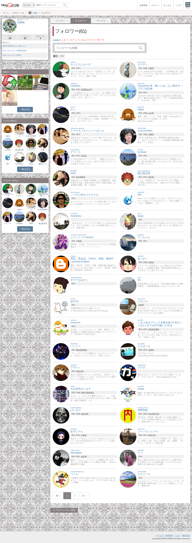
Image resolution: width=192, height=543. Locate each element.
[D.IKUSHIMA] (128, 136)
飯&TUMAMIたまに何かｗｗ (14, 46)
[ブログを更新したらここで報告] (9, 82)
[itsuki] (128, 221)
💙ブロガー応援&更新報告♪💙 (40, 88)
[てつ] (128, 458)
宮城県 (84, 89)
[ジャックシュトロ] (128, 436)
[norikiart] (128, 157)
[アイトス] (61, 157)
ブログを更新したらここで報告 (9, 88)
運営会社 (186, 535)
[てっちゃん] (128, 242)
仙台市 (89, 89)
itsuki (31, 164)
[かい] (61, 114)
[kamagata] (61, 458)
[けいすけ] (61, 415)
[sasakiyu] (61, 91)
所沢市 (156, 414)
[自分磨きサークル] (9, 98)
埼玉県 (151, 414)
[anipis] (128, 394)
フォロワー (25, 37)
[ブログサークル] (10, 5)
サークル (101, 20)
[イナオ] (128, 372)
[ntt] (128, 285)
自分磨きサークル (9, 104)
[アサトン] (61, 372)
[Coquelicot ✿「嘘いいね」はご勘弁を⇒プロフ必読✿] (128, 91)
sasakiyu (31, 196)
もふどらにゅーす (8, 195)
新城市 (84, 350)
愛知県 (79, 350)
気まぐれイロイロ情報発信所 (15, 51)
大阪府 (151, 68)
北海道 (84, 156)
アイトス (42, 136)
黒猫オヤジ (43, 164)
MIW (42, 150)
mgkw (7, 136)
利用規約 (169, 535)
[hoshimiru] (61, 221)
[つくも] (61, 479)
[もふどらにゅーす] (61, 69)
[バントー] (61, 351)
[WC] (128, 200)
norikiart (8, 150)
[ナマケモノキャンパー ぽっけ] (61, 136)
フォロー (60, 20)
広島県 (84, 435)
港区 (83, 177)
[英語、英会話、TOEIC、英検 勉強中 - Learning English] (61, 264)
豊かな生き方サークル (25, 88)
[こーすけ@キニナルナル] (61, 200)
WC (7, 164)
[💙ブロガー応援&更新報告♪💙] (40, 82)
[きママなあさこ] (61, 285)
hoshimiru (19, 164)
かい (7, 209)
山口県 (151, 113)
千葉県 (79, 241)
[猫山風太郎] (128, 178)
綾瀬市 (91, 393)
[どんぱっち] (128, 351)
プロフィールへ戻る (65, 510)
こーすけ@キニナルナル (31, 149)
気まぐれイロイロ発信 (12, 55)
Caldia (56, 40)
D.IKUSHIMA (31, 136)
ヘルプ (177, 535)
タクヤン (19, 196)
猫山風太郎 (19, 150)
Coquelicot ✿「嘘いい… (43, 195)
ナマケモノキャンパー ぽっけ (19, 134)
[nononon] (61, 327)
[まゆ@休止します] (61, 394)
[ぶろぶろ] (128, 306)
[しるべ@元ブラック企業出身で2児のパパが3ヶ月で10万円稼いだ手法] (128, 327)
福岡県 (141, 305)
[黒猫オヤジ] (42, 157)
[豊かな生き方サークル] (25, 82)
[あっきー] (128, 264)
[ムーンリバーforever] (61, 242)
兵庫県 (151, 134)
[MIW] (61, 178)
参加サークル (40, 37)
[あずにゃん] (61, 436)
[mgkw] (128, 114)
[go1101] (61, 306)
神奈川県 (79, 371)
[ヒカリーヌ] (128, 479)
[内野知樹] (128, 415)
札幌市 (156, 329)
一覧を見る (25, 109)
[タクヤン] (128, 69)
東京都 (79, 177)
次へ (84, 495)
